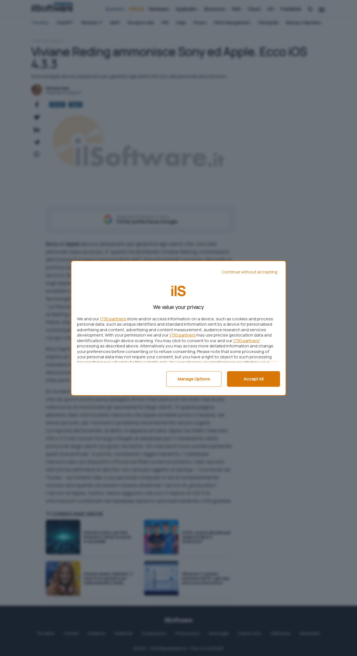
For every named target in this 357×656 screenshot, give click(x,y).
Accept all (254, 379)
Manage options (194, 379)
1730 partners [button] (113, 319)
